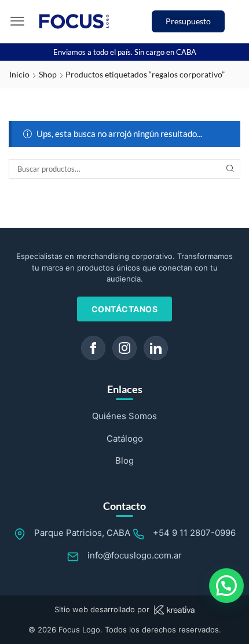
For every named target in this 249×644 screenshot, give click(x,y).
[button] (17, 21)
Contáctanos (124, 309)
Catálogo (125, 438)
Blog (124, 460)
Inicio (19, 74)
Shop (48, 74)
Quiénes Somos (124, 415)
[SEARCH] (230, 169)
